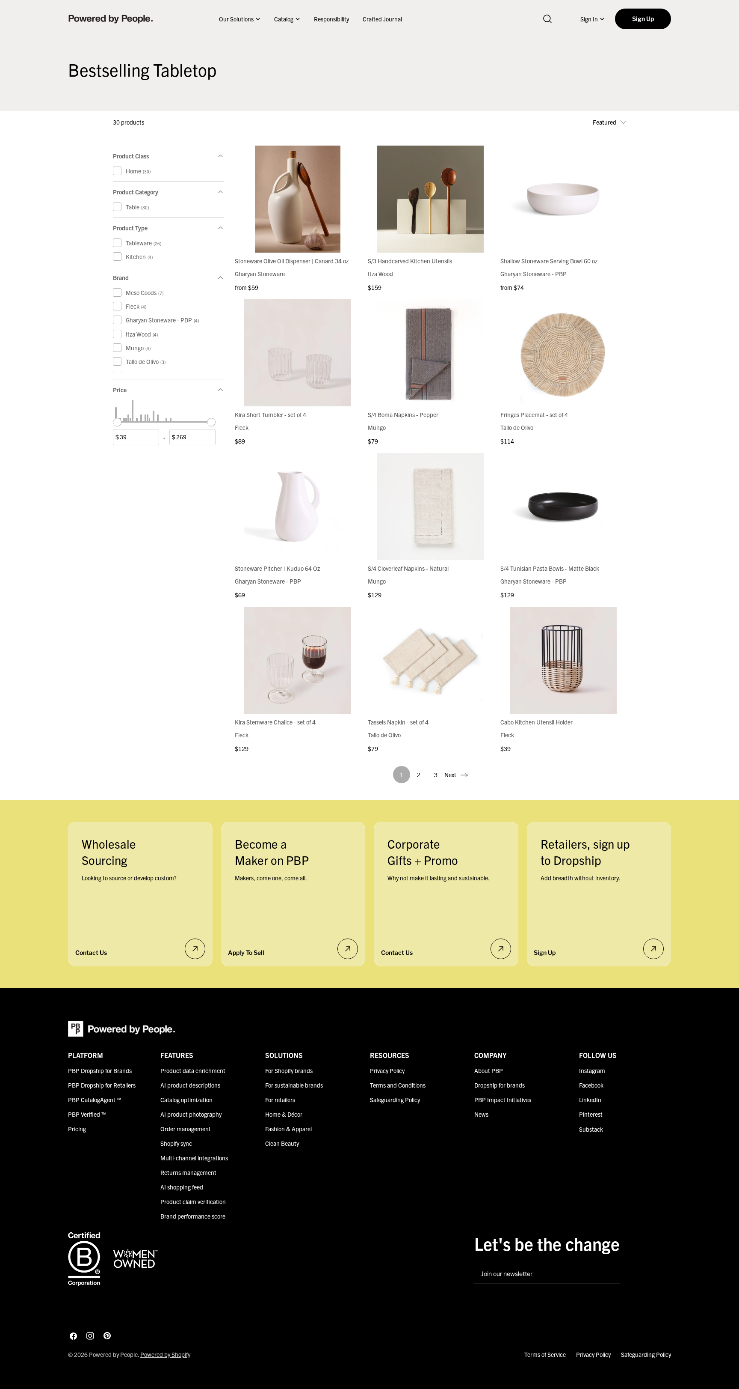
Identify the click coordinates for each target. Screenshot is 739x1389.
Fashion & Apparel (288, 1129)
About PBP (488, 1070)
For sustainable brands (294, 1085)
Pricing (77, 1129)
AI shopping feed (181, 1187)
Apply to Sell (246, 952)
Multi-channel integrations (194, 1158)
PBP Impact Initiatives (502, 1099)
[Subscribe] (610, 1274)
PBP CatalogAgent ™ (94, 1099)
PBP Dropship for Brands (100, 1070)
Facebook (591, 1085)
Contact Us (91, 952)
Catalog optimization (186, 1099)
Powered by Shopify (165, 1354)
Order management (185, 1129)
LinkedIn (590, 1099)
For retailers (280, 1099)
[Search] (547, 18)
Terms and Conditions (398, 1085)
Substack (591, 1129)
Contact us (397, 952)
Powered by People (113, 1354)
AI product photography (191, 1114)
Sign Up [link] (643, 18)
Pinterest (591, 1114)
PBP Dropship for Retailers (102, 1085)
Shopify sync (176, 1143)
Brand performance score (192, 1216)
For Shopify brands (289, 1070)
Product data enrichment (192, 1070)
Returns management (188, 1172)
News (481, 1114)
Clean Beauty (282, 1143)
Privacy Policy (387, 1070)
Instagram (592, 1070)
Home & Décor (283, 1114)
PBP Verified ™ (87, 1114)
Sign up (545, 952)
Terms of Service (545, 1354)
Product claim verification (193, 1201)
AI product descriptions (190, 1085)
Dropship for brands (499, 1085)
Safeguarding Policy (395, 1099)
